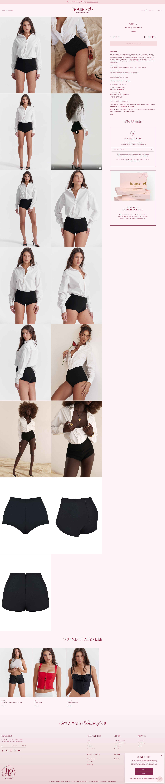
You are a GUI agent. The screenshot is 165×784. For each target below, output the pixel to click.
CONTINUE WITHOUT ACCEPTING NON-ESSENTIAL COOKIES (144, 778)
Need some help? (94, 736)
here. (156, 764)
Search (10, 10)
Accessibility (90, 764)
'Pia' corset (140, 60)
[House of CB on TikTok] (3, 751)
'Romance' (115, 62)
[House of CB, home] (82, 10)
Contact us (89, 740)
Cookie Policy (90, 761)
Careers (140, 746)
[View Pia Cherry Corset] (49, 672)
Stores (117, 755)
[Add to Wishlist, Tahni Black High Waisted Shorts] (136, 24)
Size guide (116, 36)
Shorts (120, 89)
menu (4, 10)
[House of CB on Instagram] (11, 751)
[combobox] (133, 149)
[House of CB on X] (15, 751)
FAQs (88, 743)
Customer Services (91, 749)
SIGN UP (24, 745)
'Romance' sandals (122, 72)
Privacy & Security (92, 759)
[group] (133, 31)
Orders (117, 736)
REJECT (144, 773)
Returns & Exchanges (119, 743)
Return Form (117, 749)
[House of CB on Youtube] (19, 751)
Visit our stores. (88, 2)
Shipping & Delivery (119, 740)
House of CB (141, 740)
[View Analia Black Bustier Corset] (82, 672)
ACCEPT (144, 769)
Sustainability (141, 743)
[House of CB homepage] (8, 772)
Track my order (118, 746)
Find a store (117, 759)
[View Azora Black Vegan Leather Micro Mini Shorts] (16, 672)
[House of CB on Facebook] (7, 751)
